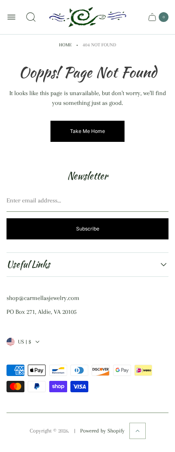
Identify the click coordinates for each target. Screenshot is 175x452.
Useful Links (28, 264)
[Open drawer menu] (11, 17)
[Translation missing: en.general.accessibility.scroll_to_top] (137, 431)
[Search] (31, 17)
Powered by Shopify (102, 431)
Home (65, 45)
